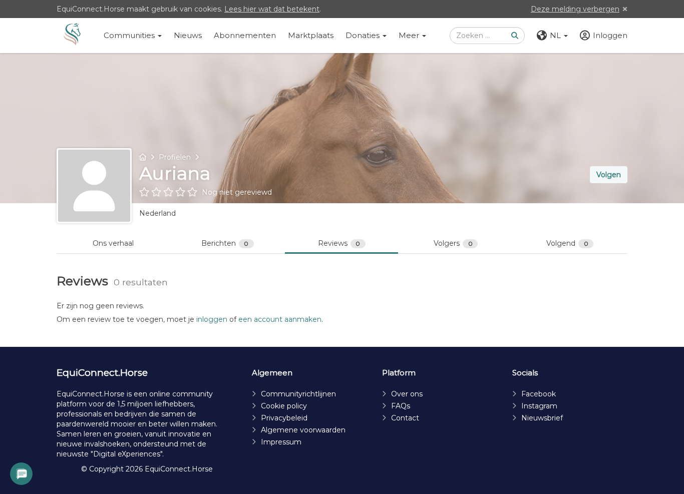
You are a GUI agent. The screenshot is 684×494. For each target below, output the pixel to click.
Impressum (281, 441)
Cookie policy (284, 405)
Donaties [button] (364, 35)
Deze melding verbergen (575, 9)
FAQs (400, 405)
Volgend (567, 243)
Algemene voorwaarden (303, 429)
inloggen (211, 319)
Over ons (407, 393)
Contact (405, 417)
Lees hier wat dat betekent (271, 9)
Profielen (175, 157)
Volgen (608, 174)
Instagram (539, 405)
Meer (410, 35)
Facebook (538, 393)
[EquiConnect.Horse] (72, 35)
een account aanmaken (279, 319)
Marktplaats (310, 35)
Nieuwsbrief (542, 417)
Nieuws (188, 35)
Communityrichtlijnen (298, 393)
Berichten (225, 243)
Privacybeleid (284, 417)
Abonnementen (245, 35)
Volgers (453, 243)
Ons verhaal (113, 243)
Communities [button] (130, 35)
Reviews (339, 243)
